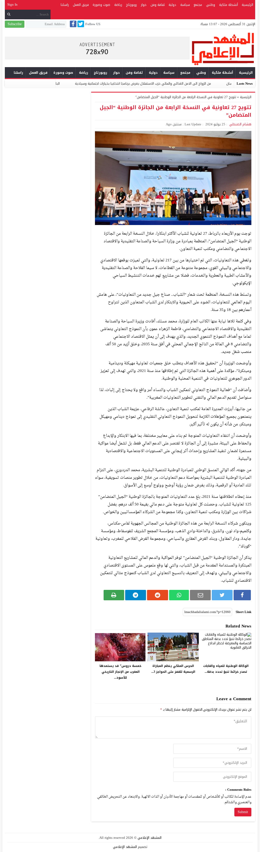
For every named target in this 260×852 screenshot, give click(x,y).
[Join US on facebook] (72, 24)
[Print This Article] (114, 595)
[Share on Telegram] (135, 595)
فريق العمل (81, 5)
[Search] (9, 14)
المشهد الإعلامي (149, 837)
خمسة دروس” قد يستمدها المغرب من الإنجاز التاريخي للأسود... (120, 671)
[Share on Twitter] (222, 595)
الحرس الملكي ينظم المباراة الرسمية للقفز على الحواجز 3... (173, 669)
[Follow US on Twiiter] (80, 24)
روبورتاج (131, 5)
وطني (210, 5)
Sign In (12, 4)
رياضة (118, 5)
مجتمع (198, 5)
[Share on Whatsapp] (179, 595)
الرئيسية (247, 5)
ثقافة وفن (158, 5)
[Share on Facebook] (242, 595)
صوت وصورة (101, 5)
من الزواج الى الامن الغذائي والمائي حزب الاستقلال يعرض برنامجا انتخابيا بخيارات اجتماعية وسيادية (169, 83)
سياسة (185, 5)
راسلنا (65, 5)
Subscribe (15, 24)
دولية (172, 5)
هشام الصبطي (240, 124)
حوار (144, 5)
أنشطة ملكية (228, 5)
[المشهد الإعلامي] (222, 49)
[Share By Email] (200, 595)
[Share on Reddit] (157, 595)
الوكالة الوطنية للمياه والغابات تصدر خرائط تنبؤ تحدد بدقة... (226, 669)
